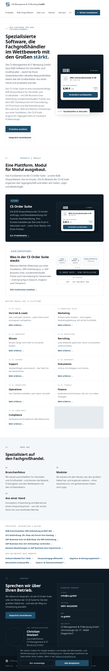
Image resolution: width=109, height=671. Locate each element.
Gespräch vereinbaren (20, 137)
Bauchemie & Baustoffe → (18, 562)
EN (70, 13)
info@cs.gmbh (69, 595)
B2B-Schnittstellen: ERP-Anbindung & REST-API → (29, 531)
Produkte (9, 12)
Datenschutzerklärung (66, 656)
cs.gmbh (65, 616)
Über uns (41, 12)
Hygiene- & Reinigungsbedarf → (86, 558)
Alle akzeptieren (71, 663)
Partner (51, 12)
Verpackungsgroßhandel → (51, 558)
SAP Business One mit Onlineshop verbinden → (29, 543)
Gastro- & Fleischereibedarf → (51, 562)
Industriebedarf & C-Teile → (19, 558)
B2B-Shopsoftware (25, 12)
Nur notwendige (37, 663)
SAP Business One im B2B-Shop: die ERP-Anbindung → (32, 539)
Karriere (62, 12)
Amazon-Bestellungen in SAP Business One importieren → (34, 548)
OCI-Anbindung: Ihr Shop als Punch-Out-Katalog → (30, 535)
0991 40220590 (69, 606)
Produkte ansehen (18, 129)
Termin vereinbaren (88, 12)
